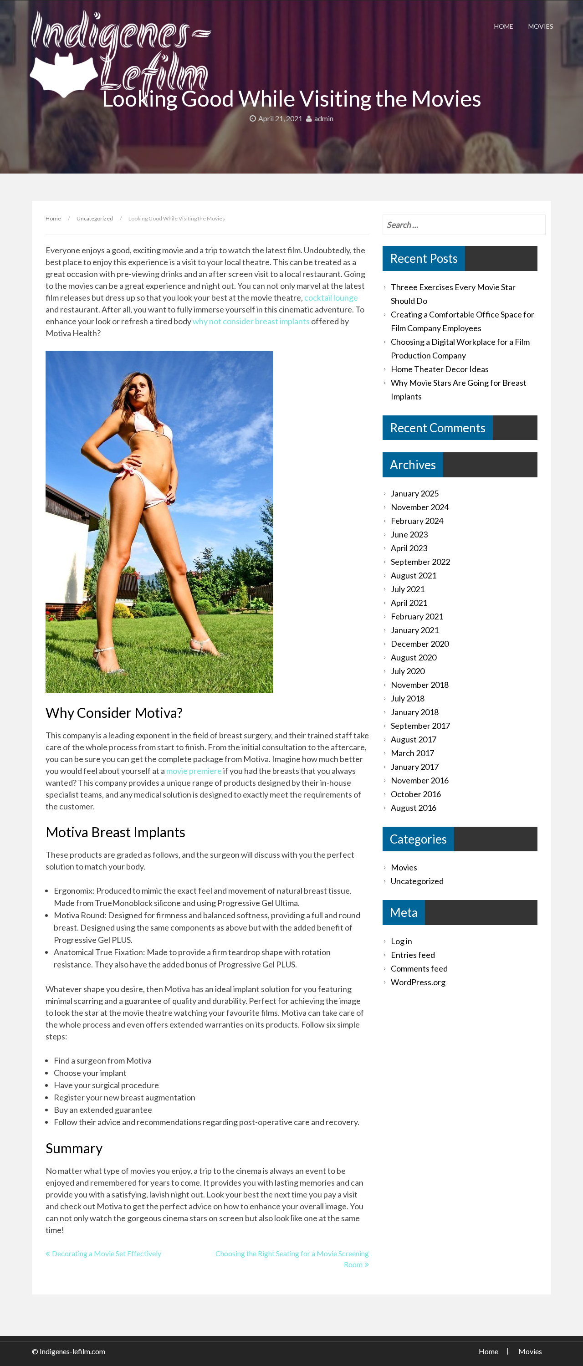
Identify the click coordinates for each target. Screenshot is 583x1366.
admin (323, 118)
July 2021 (407, 589)
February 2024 (417, 521)
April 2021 (409, 603)
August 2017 (413, 739)
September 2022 (420, 562)
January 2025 (415, 493)
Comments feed (419, 968)
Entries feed (413, 955)
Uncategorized (95, 218)
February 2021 (417, 616)
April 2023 (409, 548)
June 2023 (409, 534)
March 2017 (412, 753)
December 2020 (420, 644)
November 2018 (420, 685)
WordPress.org (418, 982)
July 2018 (407, 698)
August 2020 (413, 657)
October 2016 (416, 794)
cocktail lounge (331, 297)
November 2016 (420, 780)
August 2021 (413, 575)
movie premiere (194, 771)
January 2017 (415, 767)
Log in (401, 941)
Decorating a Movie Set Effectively (106, 1253)
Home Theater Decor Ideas (440, 369)
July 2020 (407, 671)
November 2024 (420, 507)
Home (503, 26)
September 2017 (420, 726)
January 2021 (415, 630)
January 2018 (415, 712)
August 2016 (413, 808)
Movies (540, 26)
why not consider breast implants (251, 321)
